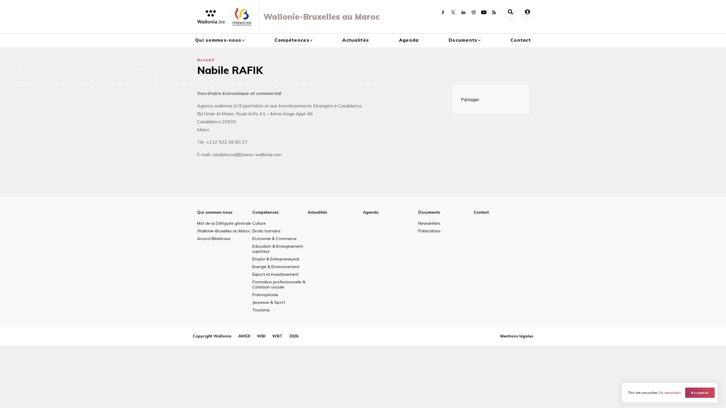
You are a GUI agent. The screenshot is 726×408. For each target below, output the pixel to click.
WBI (261, 336)
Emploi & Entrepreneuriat (275, 259)
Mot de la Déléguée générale (224, 223)
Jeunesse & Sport (268, 302)
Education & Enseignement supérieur (277, 249)
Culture (259, 223)
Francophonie (265, 294)
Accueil (205, 59)
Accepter (700, 392)
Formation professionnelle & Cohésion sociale (278, 284)
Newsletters (429, 223)
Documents (463, 40)
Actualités (355, 40)
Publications (429, 230)
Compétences (292, 40)
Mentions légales (516, 336)
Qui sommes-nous (218, 40)
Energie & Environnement (275, 266)
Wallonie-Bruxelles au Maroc (223, 230)
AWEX (244, 336)
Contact (520, 40)
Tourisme (261, 310)
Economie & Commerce (274, 238)
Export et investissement (275, 274)
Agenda (409, 40)
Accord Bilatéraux (213, 238)
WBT (277, 336)
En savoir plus (670, 393)
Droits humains (266, 230)
